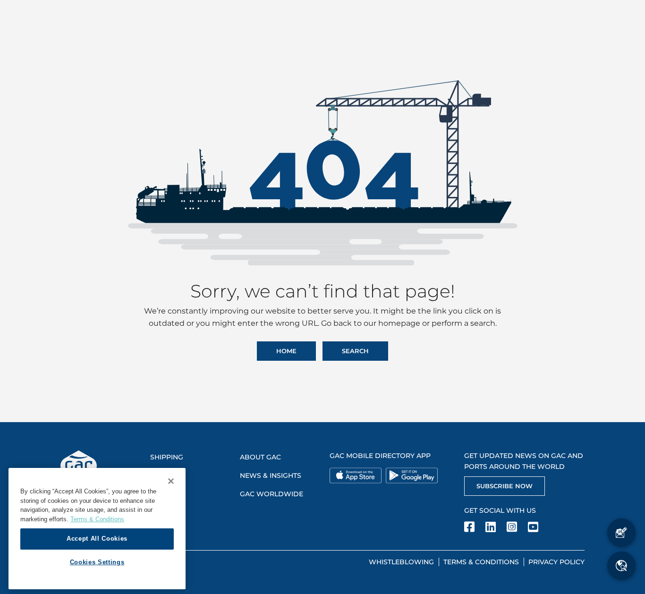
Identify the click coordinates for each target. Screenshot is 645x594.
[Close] (171, 481)
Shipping (166, 457)
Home (286, 351)
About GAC (260, 457)
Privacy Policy (556, 562)
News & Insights (270, 475)
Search (355, 351)
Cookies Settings (97, 562)
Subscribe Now (504, 486)
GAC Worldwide (271, 494)
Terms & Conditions (481, 562)
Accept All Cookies (97, 538)
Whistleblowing (401, 562)
